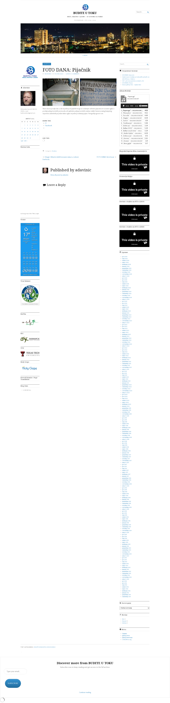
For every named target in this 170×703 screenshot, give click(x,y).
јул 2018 (124, 441)
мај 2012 (124, 585)
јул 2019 (124, 418)
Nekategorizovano (48, 647)
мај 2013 (124, 561)
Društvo (46, 64)
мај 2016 (124, 491)
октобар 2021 (126, 365)
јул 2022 (124, 348)
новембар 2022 (126, 340)
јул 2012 (124, 581)
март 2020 (125, 402)
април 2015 (125, 517)
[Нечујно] (140, 106)
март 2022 (125, 355)
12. (132, 138)
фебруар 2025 (126, 288)
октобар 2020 (126, 389)
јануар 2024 (125, 313)
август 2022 (125, 346)
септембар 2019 (127, 414)
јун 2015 (124, 513)
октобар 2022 (126, 342)
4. (131, 118)
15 (24, 131)
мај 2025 (124, 282)
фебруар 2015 (126, 521)
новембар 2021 (126, 363)
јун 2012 (124, 583)
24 (30, 135)
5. (131, 121)
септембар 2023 (127, 320)
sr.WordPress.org (126, 639)
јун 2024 (124, 303)
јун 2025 (124, 280)
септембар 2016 (127, 484)
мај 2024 (124, 305)
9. (132, 131)
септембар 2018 (127, 437)
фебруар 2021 (126, 381)
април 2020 (125, 400)
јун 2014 (124, 536)
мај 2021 (124, 375)
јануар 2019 (125, 429)
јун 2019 (124, 420)
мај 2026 (124, 258)
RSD (30, 213)
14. (132, 143)
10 (30, 128)
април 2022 (125, 354)
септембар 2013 (127, 554)
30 (27, 138)
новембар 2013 (126, 550)
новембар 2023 (126, 317)
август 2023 (125, 322)
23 (27, 135)
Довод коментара (127, 637)
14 (22, 131)
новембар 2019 (126, 410)
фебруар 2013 (126, 567)
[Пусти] (124, 106)
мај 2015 (124, 515)
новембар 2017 (126, 457)
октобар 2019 (126, 412)
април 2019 (125, 423)
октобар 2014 (126, 528)
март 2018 (125, 449)
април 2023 (125, 330)
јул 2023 (124, 324)
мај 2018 (124, 445)
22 (24, 135)
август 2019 (125, 416)
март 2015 (125, 519)
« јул (22, 141)
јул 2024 (124, 301)
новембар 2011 (126, 596)
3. (132, 115)
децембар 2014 (126, 525)
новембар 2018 (126, 433)
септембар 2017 (127, 460)
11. (132, 136)
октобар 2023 (126, 319)
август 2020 (126, 392)
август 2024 (125, 299)
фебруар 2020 (126, 404)
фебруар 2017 (126, 474)
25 (32, 135)
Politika (124, 623)
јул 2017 (124, 464)
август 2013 (125, 556)
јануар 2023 (125, 336)
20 (38, 131)
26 (35, 135)
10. (132, 133)
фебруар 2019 (126, 427)
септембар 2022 (127, 344)
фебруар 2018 (126, 451)
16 (27, 131)
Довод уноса (126, 635)
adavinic (48, 74)
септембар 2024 (127, 297)
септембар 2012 (127, 577)
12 (35, 128)
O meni (85, 55)
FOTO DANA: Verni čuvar (105, 157)
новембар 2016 (126, 480)
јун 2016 (124, 489)
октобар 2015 (126, 505)
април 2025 (125, 284)
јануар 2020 (126, 406)
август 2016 (125, 486)
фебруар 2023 (126, 334)
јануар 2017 (125, 476)
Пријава (124, 633)
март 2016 (125, 495)
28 (22, 138)
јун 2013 (124, 559)
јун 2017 (124, 466)
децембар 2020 (127, 385)
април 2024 (125, 307)
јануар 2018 (125, 453)
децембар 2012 (126, 571)
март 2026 (125, 262)
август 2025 (125, 276)
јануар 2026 (125, 266)
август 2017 (125, 462)
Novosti (124, 621)
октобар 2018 (126, 435)
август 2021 (125, 369)
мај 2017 (124, 468)
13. (131, 141)
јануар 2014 (125, 546)
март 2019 (125, 425)
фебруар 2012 (126, 591)
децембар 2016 (126, 478)
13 (38, 128)
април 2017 (125, 470)
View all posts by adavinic (59, 175)
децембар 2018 (126, 431)
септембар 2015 (126, 507)
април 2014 (125, 540)
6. (132, 123)
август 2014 (125, 532)
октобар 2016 (126, 482)
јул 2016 (124, 488)
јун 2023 (124, 326)
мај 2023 (124, 328)
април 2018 (125, 447)
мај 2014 (124, 538)
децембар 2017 (126, 455)
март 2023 (125, 332)
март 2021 (125, 379)
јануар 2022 (125, 359)
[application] (134, 106)
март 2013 (125, 565)
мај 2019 (124, 422)
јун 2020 (124, 396)
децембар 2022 (126, 338)
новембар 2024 (126, 293)
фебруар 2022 (126, 357)
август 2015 (125, 509)
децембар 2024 (126, 291)
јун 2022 (124, 350)
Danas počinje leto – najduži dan (131, 84)
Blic (123, 619)
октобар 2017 (126, 458)
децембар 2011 (126, 594)
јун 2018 (124, 443)
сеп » (25, 141)
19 (35, 131)
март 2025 (125, 286)
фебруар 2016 (126, 497)
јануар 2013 (125, 569)
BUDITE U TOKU (85, 13)
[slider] (144, 106)
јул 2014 (124, 534)
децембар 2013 (126, 548)
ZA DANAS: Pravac (127, 83)
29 (24, 138)
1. (132, 110)
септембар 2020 (127, 390)
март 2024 (125, 309)
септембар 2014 (126, 530)
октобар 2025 (126, 272)
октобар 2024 (126, 295)
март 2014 (125, 542)
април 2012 (125, 587)
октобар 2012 (126, 575)
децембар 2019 (126, 408)
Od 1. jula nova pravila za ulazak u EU (133, 81)
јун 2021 (124, 373)
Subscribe (13, 683)
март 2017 (125, 472)
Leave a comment (72, 74)
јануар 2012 (125, 593)
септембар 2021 (127, 367)
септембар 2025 (127, 274)
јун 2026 (124, 256)
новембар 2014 (126, 527)
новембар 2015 (126, 503)
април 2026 (125, 260)
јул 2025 (124, 278)
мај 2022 (124, 352)
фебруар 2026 (126, 264)
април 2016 (125, 493)
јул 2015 (124, 511)
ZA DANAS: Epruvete (128, 75)
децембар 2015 (126, 501)
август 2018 (125, 439)
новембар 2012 (126, 573)
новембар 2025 (126, 270)
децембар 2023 (126, 315)
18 (32, 131)
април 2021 (125, 377)
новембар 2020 (127, 387)
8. (132, 128)
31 (30, 138)
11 (32, 128)
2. (132, 113)
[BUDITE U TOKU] (85, 38)
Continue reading (85, 692)
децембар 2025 (126, 268)
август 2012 (125, 579)
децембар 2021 (126, 361)
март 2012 (125, 589)
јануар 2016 (125, 499)
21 (22, 135)
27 (38, 135)
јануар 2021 (125, 383)
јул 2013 (124, 558)
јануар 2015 (125, 523)
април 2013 (125, 563)
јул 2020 (124, 394)
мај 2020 (125, 398)
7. (132, 126)
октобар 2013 (126, 552)
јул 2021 (124, 371)
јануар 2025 (125, 289)
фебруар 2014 (126, 544)
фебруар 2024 (126, 311)
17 (30, 131)
